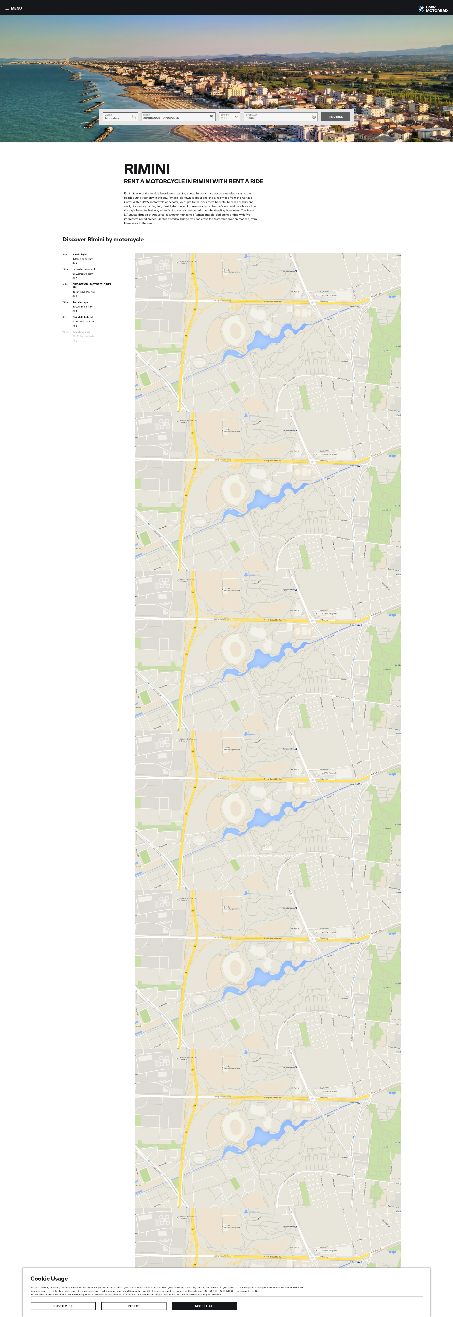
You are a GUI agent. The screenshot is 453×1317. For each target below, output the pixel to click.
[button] (13, 8)
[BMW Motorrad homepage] (433, 9)
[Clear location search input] (314, 117)
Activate (268, 862)
